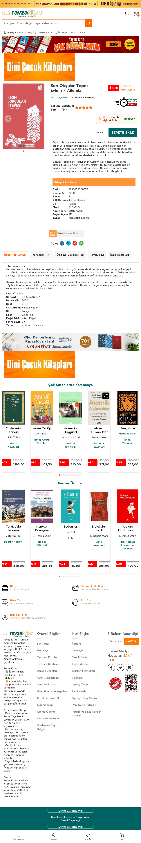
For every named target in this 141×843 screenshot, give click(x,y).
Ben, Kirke (127, 428)
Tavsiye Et (97, 255)
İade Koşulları (119, 255)
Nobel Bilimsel (42, 543)
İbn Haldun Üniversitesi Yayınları (127, 545)
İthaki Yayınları (127, 441)
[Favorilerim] (127, 14)
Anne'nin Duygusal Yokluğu (70, 430)
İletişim (76, 644)
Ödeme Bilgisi (45, 705)
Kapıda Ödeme (46, 712)
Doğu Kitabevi (13, 542)
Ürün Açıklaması (15, 255)
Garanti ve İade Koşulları (52, 691)
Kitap (21, 32)
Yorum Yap (55, 107)
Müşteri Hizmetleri (83, 671)
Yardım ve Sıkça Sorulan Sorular (86, 714)
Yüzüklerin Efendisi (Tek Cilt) (13, 430)
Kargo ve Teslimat (48, 718)
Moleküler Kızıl (99, 529)
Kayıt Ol (131, 641)
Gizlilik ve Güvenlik (48, 698)
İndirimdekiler (80, 664)
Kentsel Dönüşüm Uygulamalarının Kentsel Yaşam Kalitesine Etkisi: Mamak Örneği (42, 529)
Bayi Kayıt (43, 650)
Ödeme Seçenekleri (70, 255)
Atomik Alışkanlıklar (99, 430)
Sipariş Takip (80, 684)
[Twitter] (120, 667)
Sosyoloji (32, 32)
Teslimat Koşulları (47, 657)
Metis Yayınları (13, 445)
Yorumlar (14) (68, 107)
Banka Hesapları (47, 671)
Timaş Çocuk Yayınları (41, 441)
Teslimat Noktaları (48, 664)
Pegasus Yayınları (99, 445)
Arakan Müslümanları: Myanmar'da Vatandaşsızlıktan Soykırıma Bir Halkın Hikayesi (127, 529)
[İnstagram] (129, 667)
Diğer (42, 32)
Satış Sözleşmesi (47, 684)
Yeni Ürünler (79, 657)
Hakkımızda (79, 691)
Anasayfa (11, 32)
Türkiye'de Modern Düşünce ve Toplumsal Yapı (13, 529)
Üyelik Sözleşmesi (48, 678)
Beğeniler (70, 527)
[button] (23, 151)
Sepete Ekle (123, 132)
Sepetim (77, 678)
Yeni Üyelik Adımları (84, 705)
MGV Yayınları (59, 98)
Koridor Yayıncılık (70, 445)
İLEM (70, 538)
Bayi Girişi (43, 644)
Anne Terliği (42, 428)
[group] (23, 116)
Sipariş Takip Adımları (85, 698)
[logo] (22, 13)
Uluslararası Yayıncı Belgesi (48, 727)
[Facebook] (111, 667)
